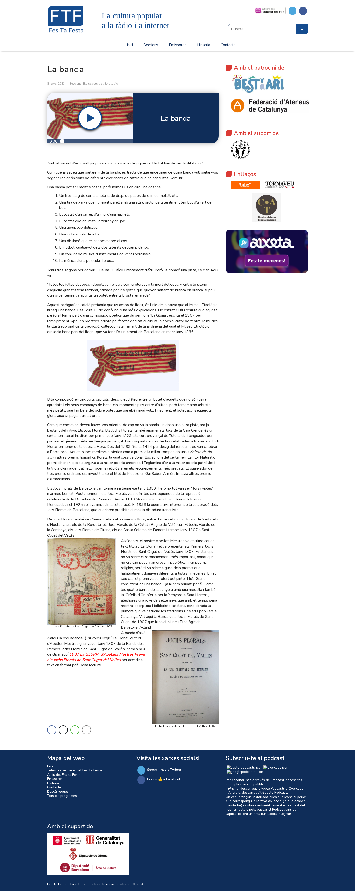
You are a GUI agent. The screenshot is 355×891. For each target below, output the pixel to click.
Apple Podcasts (273, 788)
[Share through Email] (86, 729)
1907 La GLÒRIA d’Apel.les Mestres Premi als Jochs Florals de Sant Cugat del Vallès (96, 657)
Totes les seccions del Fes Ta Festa (74, 770)
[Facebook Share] (51, 729)
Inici (130, 45)
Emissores (177, 45)
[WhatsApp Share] (74, 729)
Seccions (150, 45)
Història (203, 45)
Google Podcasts (275, 792)
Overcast (296, 788)
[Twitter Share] (63, 729)
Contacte (228, 45)
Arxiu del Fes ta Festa (64, 774)
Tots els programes (62, 795)
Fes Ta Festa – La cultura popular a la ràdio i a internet (89, 884)
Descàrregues (58, 791)
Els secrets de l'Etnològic (100, 84)
